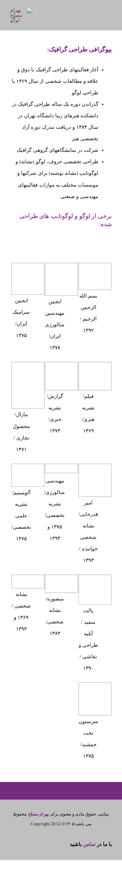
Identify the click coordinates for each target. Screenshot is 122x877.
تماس (89, 844)
